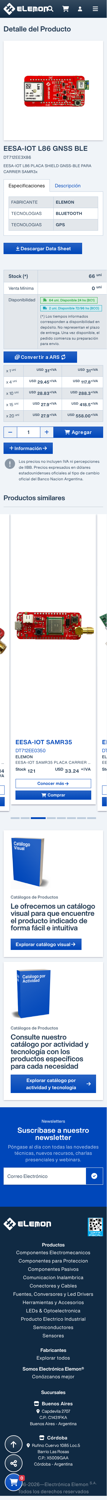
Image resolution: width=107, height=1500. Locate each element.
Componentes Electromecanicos (53, 1252)
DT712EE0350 (31, 750)
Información (28, 448)
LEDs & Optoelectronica (53, 1310)
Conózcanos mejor (53, 1376)
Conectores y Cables (53, 1285)
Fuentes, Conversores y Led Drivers (53, 1294)
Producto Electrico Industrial (53, 1319)
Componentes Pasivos (53, 1269)
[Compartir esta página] (14, 1463)
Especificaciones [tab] (27, 185)
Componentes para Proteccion (53, 1260)
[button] (15, 818)
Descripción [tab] (68, 185)
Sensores (53, 1335)
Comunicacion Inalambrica (53, 1277)
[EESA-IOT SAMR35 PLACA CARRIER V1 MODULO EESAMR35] (53, 626)
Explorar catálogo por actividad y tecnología (51, 1084)
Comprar (57, 795)
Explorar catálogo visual (43, 944)
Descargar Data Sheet (46, 248)
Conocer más (50, 783)
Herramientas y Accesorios (53, 1302)
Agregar (82, 432)
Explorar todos (53, 1357)
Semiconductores (53, 1327)
